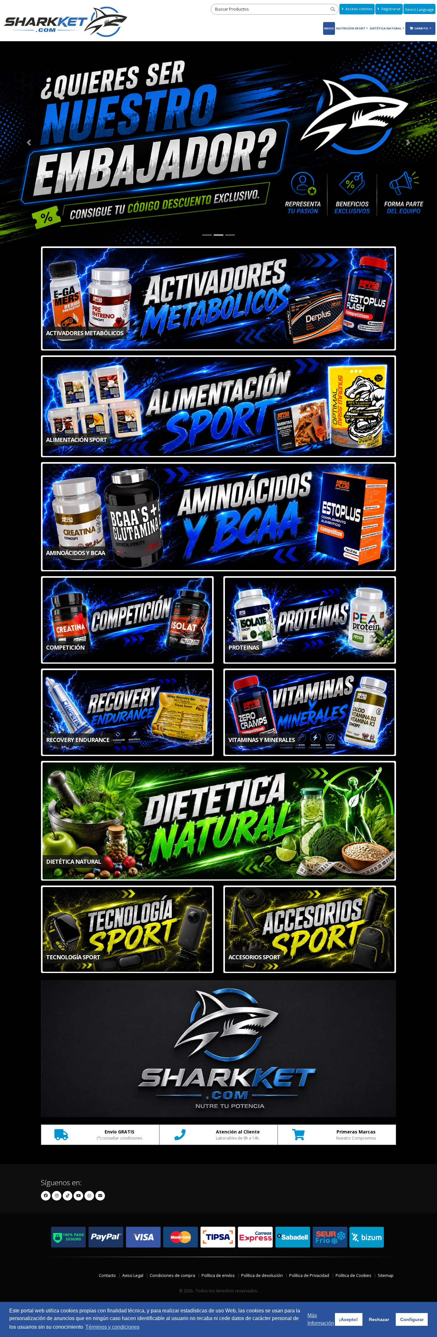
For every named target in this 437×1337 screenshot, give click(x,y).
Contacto (107, 1276)
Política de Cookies (353, 1276)
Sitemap (385, 1276)
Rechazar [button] (379, 1319)
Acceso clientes (358, 8)
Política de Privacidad (309, 1276)
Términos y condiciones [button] (112, 1327)
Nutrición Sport (350, 28)
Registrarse (390, 8)
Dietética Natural (385, 28)
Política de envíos (218, 1276)
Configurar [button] (412, 1319)
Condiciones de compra (172, 1276)
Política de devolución (262, 1276)
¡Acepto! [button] (348, 1319)
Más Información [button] (320, 1319)
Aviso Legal (132, 1276)
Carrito (421, 28)
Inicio (329, 28)
